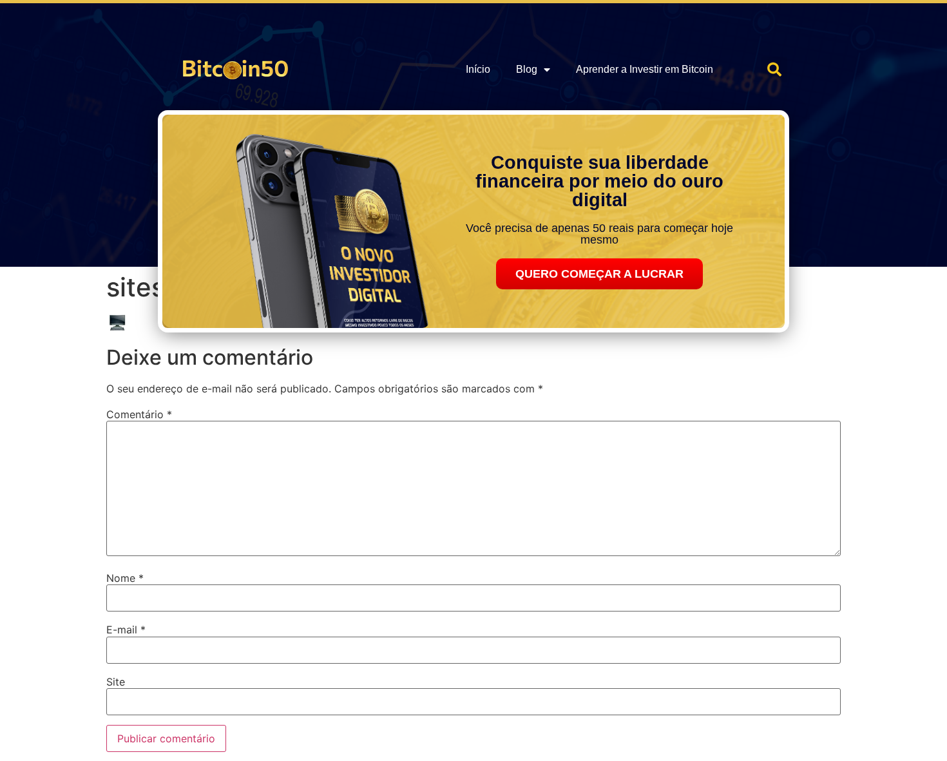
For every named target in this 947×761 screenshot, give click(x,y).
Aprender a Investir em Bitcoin (644, 69)
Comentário (139, 414)
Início (478, 69)
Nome (125, 578)
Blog (526, 69)
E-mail (126, 629)
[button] (774, 69)
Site (115, 682)
